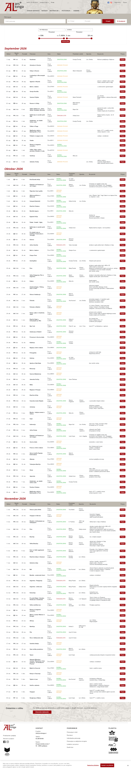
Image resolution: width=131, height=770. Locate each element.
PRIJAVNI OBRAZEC (42, 712)
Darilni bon (70, 747)
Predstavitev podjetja (9, 735)
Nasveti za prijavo (8, 738)
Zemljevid (122, 21)
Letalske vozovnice (73, 744)
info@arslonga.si (44, 2)
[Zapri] (128, 765)
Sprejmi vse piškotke (107, 765)
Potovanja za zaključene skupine (77, 741)
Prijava (122, 59)
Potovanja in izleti (72, 732)
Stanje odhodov (33, 10)
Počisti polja (65, 41)
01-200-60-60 (34, 2)
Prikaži (108, 21)
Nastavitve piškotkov (93, 765)
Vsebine (76, 10)
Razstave (70, 735)
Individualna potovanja (73, 738)
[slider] (39, 38)
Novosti (45, 10)
